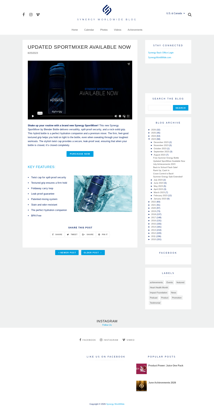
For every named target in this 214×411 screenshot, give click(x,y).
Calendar (89, 30)
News (173, 292)
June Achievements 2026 (162, 382)
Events (170, 282)
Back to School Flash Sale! (165, 167)
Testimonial (155, 303)
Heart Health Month (159, 287)
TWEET (73, 235)
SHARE (58, 235)
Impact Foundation (158, 292)
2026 (153, 129)
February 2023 (161, 195)
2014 (153, 227)
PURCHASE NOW (80, 154)
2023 (153, 139)
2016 (153, 220)
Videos (117, 30)
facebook (89, 340)
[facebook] (26, 14)
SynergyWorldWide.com (159, 57)
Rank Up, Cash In (161, 170)
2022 (153, 202)
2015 (153, 224)
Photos (104, 30)
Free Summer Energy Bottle (166, 158)
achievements (156, 282)
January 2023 (160, 198)
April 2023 (159, 189)
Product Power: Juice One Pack (165, 365)
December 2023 (161, 142)
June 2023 (159, 183)
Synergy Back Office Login (161, 52)
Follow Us (107, 325)
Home (75, 30)
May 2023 (158, 186)
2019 (153, 211)
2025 (153, 133)
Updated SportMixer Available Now (169, 161)
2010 (153, 239)
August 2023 (160, 155)
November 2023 (161, 145)
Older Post (92, 253)
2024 (153, 136)
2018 (153, 214)
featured (180, 282)
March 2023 (159, 192)
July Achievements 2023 (164, 164)
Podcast (153, 298)
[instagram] (32, 14)
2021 (153, 205)
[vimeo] (39, 14)
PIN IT (104, 235)
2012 (153, 233)
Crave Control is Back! (163, 173)
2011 (153, 236)
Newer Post (68, 253)
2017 (153, 217)
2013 (153, 230)
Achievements (135, 30)
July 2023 (158, 180)
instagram (111, 340)
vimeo (131, 340)
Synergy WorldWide (115, 404)
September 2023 (162, 151)
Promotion (177, 298)
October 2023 (160, 148)
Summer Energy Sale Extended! (168, 176)
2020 (153, 208)
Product (164, 298)
